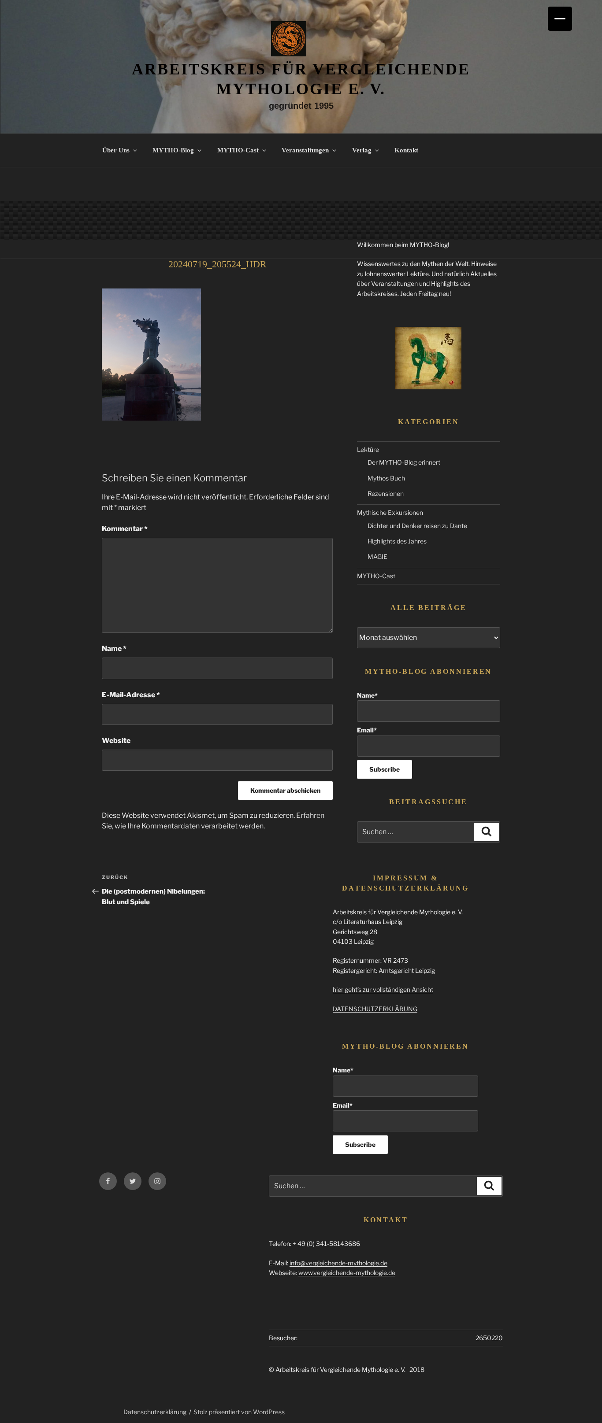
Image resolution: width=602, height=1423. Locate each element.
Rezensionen (386, 493)
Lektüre (368, 449)
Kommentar (125, 529)
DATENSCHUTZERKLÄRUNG (375, 1009)
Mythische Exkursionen (390, 512)
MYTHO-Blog (173, 150)
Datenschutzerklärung (154, 1412)
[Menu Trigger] (560, 19)
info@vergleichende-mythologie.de (338, 1263)
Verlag (362, 150)
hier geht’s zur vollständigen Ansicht (383, 989)
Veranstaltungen (305, 150)
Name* (367, 695)
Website (116, 740)
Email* (367, 730)
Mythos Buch (386, 478)
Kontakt (406, 150)
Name (114, 648)
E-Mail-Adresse (131, 695)
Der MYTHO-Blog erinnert (404, 462)
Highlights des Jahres (397, 541)
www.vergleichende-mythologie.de (346, 1272)
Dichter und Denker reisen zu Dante (417, 525)
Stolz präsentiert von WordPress (239, 1412)
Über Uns (116, 150)
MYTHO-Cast (238, 150)
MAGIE (377, 556)
